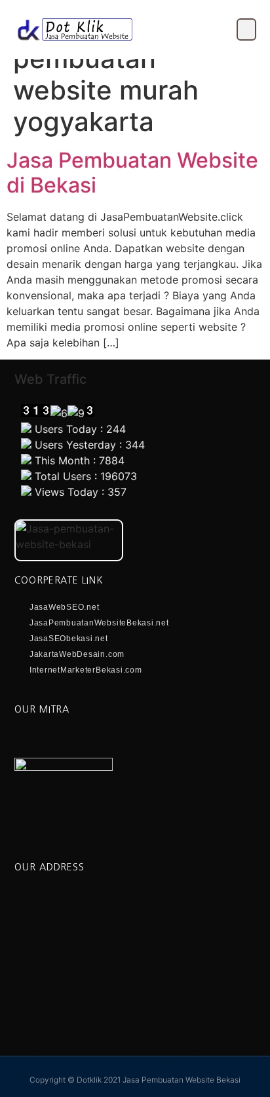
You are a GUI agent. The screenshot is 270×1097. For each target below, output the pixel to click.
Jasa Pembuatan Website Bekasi (182, 1080)
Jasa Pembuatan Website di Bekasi (132, 172)
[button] (246, 29)
